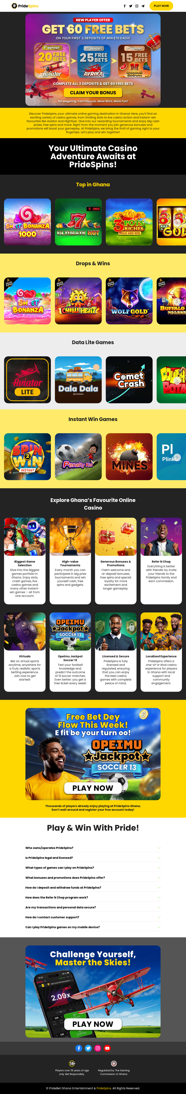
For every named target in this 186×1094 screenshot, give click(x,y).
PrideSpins (104, 1088)
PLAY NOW (161, 6)
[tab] (93, 848)
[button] (93, 848)
